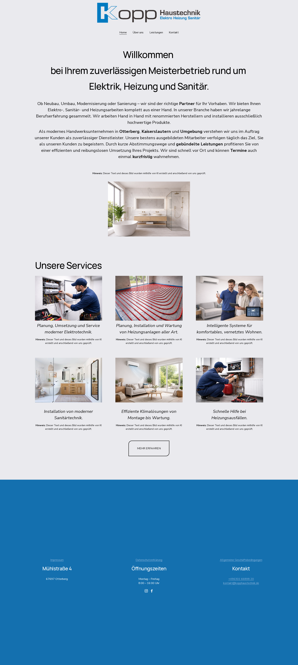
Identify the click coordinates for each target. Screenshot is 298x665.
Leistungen (156, 32)
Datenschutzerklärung (149, 560)
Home (123, 32)
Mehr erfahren (149, 448)
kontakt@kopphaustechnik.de (241, 583)
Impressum (57, 560)
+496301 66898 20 (241, 579)
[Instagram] (146, 591)
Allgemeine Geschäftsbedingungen (241, 560)
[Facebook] (151, 591)
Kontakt (174, 32)
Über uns (138, 32)
